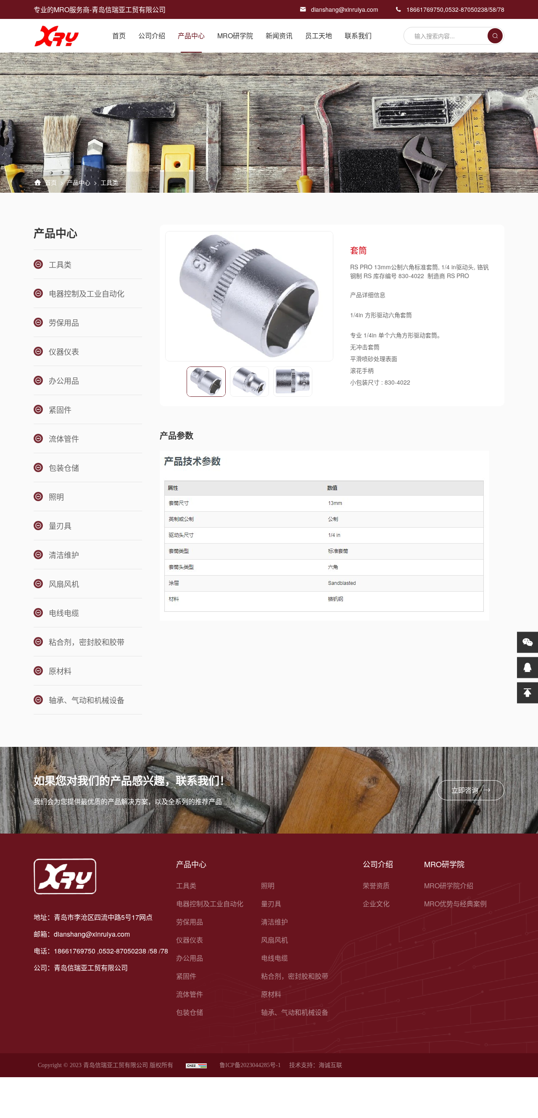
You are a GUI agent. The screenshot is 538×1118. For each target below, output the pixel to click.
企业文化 (376, 903)
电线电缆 (274, 958)
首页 (119, 35)
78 (501, 9)
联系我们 (358, 35)
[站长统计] (196, 1065)
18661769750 (424, 9)
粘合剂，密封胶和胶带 (294, 976)
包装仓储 (189, 1012)
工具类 (186, 885)
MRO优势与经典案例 (455, 903)
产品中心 (191, 35)
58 (492, 9)
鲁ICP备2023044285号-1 (250, 1065)
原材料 (271, 994)
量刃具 (271, 903)
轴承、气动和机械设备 (294, 1012)
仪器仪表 (189, 940)
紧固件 (186, 976)
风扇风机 (274, 940)
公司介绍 (151, 35)
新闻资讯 (279, 35)
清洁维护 (274, 922)
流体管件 (189, 994)
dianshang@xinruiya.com (344, 9)
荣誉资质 (376, 885)
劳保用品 (189, 922)
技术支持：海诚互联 (315, 1065)
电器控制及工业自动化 (209, 903)
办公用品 (189, 958)
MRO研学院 (235, 35)
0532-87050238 (466, 9)
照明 (267, 885)
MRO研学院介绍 (448, 885)
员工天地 (318, 35)
